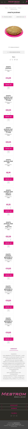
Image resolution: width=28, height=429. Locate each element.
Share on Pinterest (15, 59)
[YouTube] (16, 416)
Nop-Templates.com (16, 424)
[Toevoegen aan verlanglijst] (8, 87)
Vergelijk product (14, 47)
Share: (13, 57)
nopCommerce (16, 422)
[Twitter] (11, 416)
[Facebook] (14, 416)
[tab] (13, 348)
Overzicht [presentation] (14, 348)
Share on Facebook (12, 59)
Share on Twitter (10, 59)
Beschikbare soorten (14, 52)
